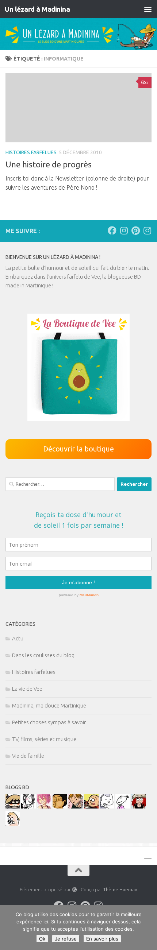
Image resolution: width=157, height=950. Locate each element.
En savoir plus (102, 939)
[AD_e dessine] (60, 806)
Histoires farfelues (31, 152)
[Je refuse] (148, 927)
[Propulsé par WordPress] (74, 889)
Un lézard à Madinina (37, 9)
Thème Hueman (120, 889)
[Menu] (148, 9)
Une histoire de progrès (48, 164)
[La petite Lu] (122, 806)
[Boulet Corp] (75, 806)
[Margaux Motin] (28, 806)
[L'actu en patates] (91, 806)
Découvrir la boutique (78, 449)
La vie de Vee (27, 689)
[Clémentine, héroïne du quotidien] (12, 806)
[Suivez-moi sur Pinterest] (135, 230)
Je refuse (66, 939)
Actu (17, 638)
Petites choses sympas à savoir (49, 722)
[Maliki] (44, 806)
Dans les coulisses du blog (43, 655)
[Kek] (107, 806)
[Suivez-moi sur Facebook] (112, 230)
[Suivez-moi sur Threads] (147, 230)
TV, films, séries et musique (44, 739)
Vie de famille (28, 756)
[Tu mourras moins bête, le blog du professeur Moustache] (12, 824)
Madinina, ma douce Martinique (49, 705)
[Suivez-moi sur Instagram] (123, 230)
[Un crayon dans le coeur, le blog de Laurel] (138, 806)
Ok (42, 939)
